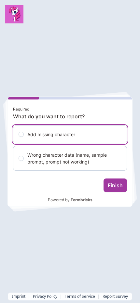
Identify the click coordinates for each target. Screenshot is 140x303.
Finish (115, 185)
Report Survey (115, 296)
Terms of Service (80, 296)
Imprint (18, 296)
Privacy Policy (45, 296)
